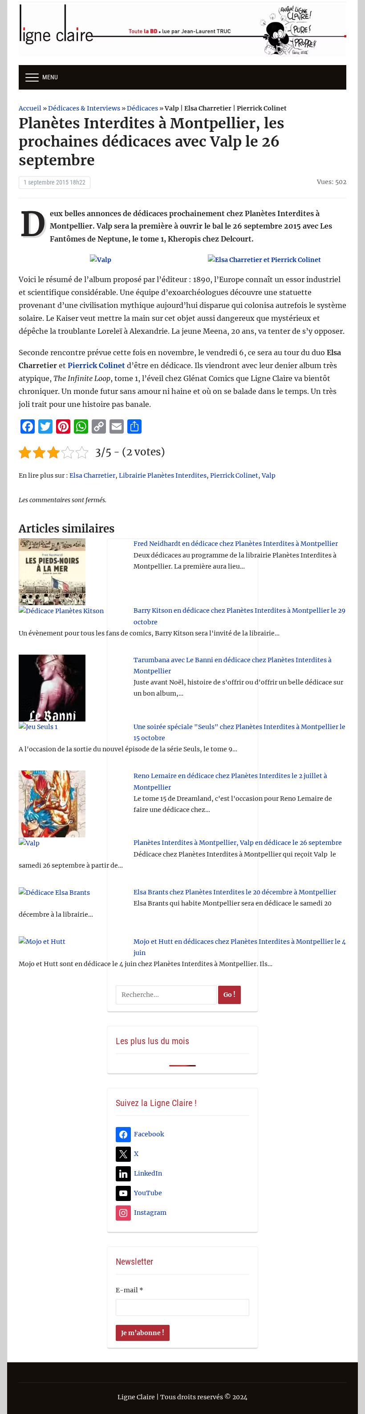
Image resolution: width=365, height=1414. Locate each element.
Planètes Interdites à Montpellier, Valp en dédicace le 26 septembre (238, 843)
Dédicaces (142, 108)
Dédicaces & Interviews (84, 108)
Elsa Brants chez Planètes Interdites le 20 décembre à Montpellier (235, 892)
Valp (269, 475)
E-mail (129, 1290)
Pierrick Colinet (96, 365)
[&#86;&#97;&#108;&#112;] (100, 260)
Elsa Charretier (92, 475)
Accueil (30, 108)
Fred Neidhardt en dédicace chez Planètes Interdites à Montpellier (236, 544)
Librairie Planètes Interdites (163, 475)
